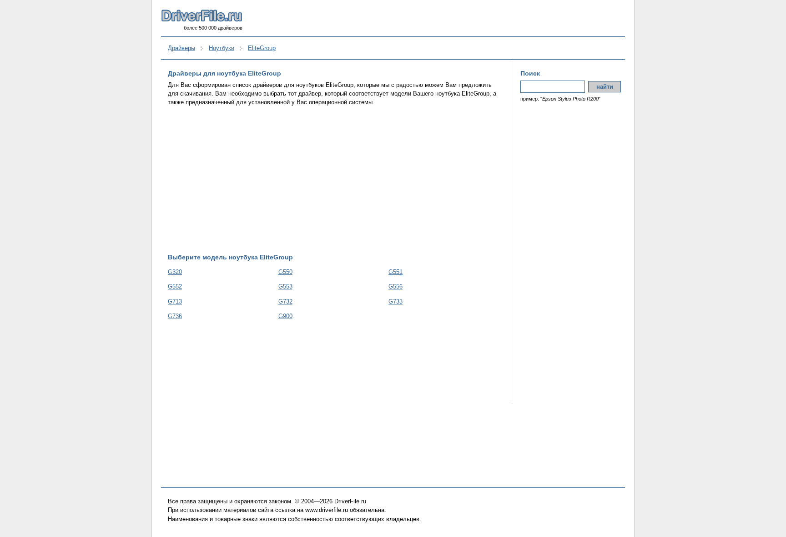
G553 (285, 286)
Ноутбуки (221, 48)
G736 (175, 316)
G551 (395, 271)
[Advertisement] (335, 179)
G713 (175, 301)
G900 (285, 316)
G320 (175, 271)
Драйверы (181, 48)
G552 (175, 286)
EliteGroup (262, 48)
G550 (285, 271)
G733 (395, 301)
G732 (285, 301)
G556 (395, 286)
